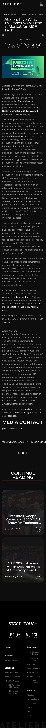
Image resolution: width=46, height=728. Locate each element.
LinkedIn (38, 413)
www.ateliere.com (28, 409)
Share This (23, 39)
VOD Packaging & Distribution (14, 686)
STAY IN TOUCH (23, 623)
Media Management (12, 672)
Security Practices (33, 676)
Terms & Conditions (34, 682)
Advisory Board (33, 699)
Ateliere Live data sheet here (16, 297)
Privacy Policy (32, 672)
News (29, 711)
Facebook (11, 416)
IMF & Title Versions (12, 681)
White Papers (32, 664)
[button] (41, 4)
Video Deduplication (12, 677)
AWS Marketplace (33, 668)
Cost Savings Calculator (34, 653)
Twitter (18, 413)
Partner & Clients (33, 703)
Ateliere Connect (11, 660)
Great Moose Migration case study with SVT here (22, 307)
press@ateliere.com (12, 429)
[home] (11, 4)
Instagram (28, 413)
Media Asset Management (14, 692)
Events (29, 707)
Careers (30, 715)
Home (8, 647)
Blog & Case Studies (34, 659)
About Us (30, 695)
